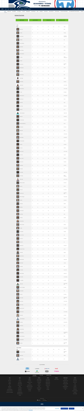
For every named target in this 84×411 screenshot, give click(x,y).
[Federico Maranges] (17, 196)
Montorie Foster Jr (22, 95)
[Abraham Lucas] (17, 193)
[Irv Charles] (17, 57)
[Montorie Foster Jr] (17, 95)
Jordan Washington (22, 318)
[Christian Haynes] (17, 120)
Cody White (21, 322)
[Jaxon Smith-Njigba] (17, 287)
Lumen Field (65, 379)
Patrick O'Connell (22, 224)
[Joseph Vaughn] (17, 359)
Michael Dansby (22, 67)
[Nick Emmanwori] (17, 88)
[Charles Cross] (17, 64)
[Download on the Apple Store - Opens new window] (39, 400)
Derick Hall (21, 109)
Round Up (20, 380)
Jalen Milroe (21, 203)
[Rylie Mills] (17, 200)
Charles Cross (21, 64)
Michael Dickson (22, 74)
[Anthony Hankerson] (17, 113)
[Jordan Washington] (17, 318)
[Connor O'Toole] (17, 235)
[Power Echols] (17, 85)
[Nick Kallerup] (17, 165)
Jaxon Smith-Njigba (22, 287)
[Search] (72, 9)
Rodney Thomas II (22, 308)
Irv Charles (21, 57)
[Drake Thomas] (17, 304)
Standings (9, 383)
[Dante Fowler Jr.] (17, 99)
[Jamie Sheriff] (17, 277)
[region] (42, 408)
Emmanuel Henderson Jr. (23, 123)
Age (53, 26)
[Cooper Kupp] (17, 175)
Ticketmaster (74, 392)
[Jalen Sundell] (17, 297)
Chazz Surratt (21, 301)
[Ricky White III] (17, 325)
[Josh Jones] (17, 154)
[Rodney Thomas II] (17, 308)
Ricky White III (21, 325)
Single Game (74, 379)
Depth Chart (9, 380)
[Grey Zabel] (17, 343)
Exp (58, 26)
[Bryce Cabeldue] (17, 50)
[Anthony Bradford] (17, 43)
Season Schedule (56, 379)
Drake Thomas (21, 304)
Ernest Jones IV (22, 151)
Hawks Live (48, 386)
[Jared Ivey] (17, 144)
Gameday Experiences (65, 386)
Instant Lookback (20, 383)
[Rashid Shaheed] (17, 273)
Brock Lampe (21, 179)
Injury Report (9, 386)
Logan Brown (21, 46)
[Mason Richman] (17, 256)
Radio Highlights (48, 379)
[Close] (83, 409)
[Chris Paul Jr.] (17, 238)
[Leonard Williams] (17, 329)
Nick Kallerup (21, 165)
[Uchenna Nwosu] (17, 221)
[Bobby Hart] (17, 116)
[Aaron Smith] (17, 284)
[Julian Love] (17, 189)
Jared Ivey (21, 144)
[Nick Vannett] (17, 315)
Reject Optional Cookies (64, 408)
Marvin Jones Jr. (22, 158)
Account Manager (75, 393)
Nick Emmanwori (22, 88)
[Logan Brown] (17, 46)
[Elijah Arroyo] (17, 29)
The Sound (29, 380)
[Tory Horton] (17, 134)
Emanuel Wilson (22, 332)
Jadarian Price (21, 245)
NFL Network (29, 389)
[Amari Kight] (17, 168)
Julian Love (21, 189)
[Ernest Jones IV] (17, 151)
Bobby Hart (21, 116)
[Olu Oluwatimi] (17, 231)
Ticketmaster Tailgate (65, 383)
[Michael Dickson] (17, 74)
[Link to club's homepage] (2, 9)
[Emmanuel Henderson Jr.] (17, 123)
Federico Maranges (22, 196)
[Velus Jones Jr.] (17, 161)
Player (17, 26)
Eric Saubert (21, 266)
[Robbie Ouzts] (17, 355)
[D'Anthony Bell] (17, 36)
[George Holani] (17, 127)
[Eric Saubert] (17, 266)
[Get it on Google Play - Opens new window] (45, 400)
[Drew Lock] (17, 186)
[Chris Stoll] (17, 294)
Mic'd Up (30, 383)
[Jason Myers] (17, 214)
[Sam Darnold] (17, 71)
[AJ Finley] (17, 92)
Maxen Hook (21, 130)
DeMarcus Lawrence (22, 182)
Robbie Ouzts (21, 355)
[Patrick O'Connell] (17, 224)
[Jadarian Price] (17, 245)
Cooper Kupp (21, 175)
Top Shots (39, 383)
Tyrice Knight (21, 172)
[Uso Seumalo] (17, 270)
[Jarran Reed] (17, 252)
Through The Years (39, 380)
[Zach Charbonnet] (17, 53)
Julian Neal (21, 217)
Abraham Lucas (21, 193)
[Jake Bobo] (17, 39)
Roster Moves (19, 389)
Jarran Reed (21, 252)
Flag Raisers (39, 389)
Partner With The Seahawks (9, 392)
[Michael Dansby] (17, 67)
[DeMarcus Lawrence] (17, 182)
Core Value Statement (9, 389)
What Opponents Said (19, 393)
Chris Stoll (21, 294)
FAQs (65, 389)
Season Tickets (75, 380)
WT (48, 26)
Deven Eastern (21, 81)
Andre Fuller (21, 102)
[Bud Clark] (17, 60)
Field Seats (75, 386)
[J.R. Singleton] (17, 280)
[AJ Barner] (17, 32)
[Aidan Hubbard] (17, 137)
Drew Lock (21, 186)
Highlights (29, 379)
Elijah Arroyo (21, 29)
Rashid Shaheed (22, 273)
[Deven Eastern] (17, 81)
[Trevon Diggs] (17, 78)
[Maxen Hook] (17, 130)
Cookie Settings (57, 408)
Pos (37, 26)
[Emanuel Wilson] (17, 332)
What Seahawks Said (19, 392)
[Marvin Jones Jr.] (17, 158)
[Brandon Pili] (17, 242)
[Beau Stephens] (17, 290)
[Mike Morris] (17, 207)
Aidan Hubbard (21, 137)
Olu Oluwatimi (21, 231)
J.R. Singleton (21, 280)
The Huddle (48, 389)
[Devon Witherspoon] (17, 336)
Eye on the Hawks (39, 379)
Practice (39, 386)
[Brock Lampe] (17, 179)
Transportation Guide (65, 380)
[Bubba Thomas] (17, 311)
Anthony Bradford (22, 43)
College (64, 26)
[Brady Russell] (17, 263)
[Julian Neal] (17, 217)
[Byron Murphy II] (17, 210)
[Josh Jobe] (17, 148)
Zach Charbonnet (22, 53)
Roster (9, 379)
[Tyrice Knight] (17, 172)
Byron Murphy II (22, 210)
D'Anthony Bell (21, 36)
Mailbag (20, 386)
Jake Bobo (21, 39)
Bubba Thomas (21, 311)
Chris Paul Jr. (21, 238)
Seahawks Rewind (48, 383)
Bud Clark (21, 60)
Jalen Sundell (21, 297)
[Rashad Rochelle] (17, 259)
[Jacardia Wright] (17, 339)
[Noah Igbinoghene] (17, 141)
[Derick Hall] (17, 109)
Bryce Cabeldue (22, 50)
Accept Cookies (71, 408)
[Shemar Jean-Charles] (17, 352)
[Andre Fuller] (17, 102)
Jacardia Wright (22, 339)
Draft (19, 379)
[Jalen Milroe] (17, 203)
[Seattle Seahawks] (42, 404)
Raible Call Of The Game (30, 386)
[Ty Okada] (17, 228)
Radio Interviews (48, 380)
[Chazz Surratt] (17, 301)
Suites (75, 383)
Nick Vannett (21, 315)
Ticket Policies (75, 389)
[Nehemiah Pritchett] (17, 249)
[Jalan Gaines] (17, 106)
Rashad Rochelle (22, 259)
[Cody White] (17, 322)
